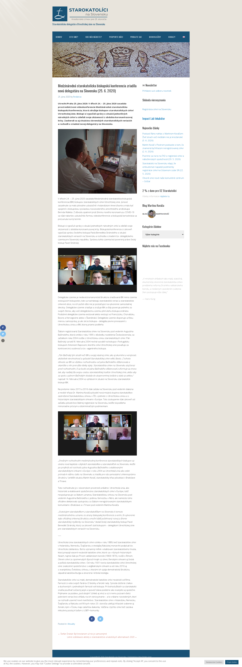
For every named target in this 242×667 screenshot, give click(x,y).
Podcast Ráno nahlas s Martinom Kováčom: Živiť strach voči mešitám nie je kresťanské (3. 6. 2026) (162, 137)
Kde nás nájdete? (94, 36)
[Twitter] (100, 619)
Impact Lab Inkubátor (153, 118)
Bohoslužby (155, 36)
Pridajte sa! (136, 36)
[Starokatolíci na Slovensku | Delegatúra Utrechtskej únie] (80, 19)
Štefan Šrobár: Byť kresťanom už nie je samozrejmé (82, 633)
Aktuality (71, 624)
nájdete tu (165, 196)
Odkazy (171, 36)
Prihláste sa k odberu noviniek (156, 90)
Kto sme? (73, 36)
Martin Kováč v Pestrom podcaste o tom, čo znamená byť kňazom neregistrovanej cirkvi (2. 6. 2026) (163, 148)
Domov (59, 36)
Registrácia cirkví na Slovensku (156, 109)
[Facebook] (92, 619)
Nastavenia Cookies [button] (214, 662)
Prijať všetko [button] (232, 662)
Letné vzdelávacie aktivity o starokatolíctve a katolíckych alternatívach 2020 (102, 637)
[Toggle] (3, 340)
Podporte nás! (116, 36)
